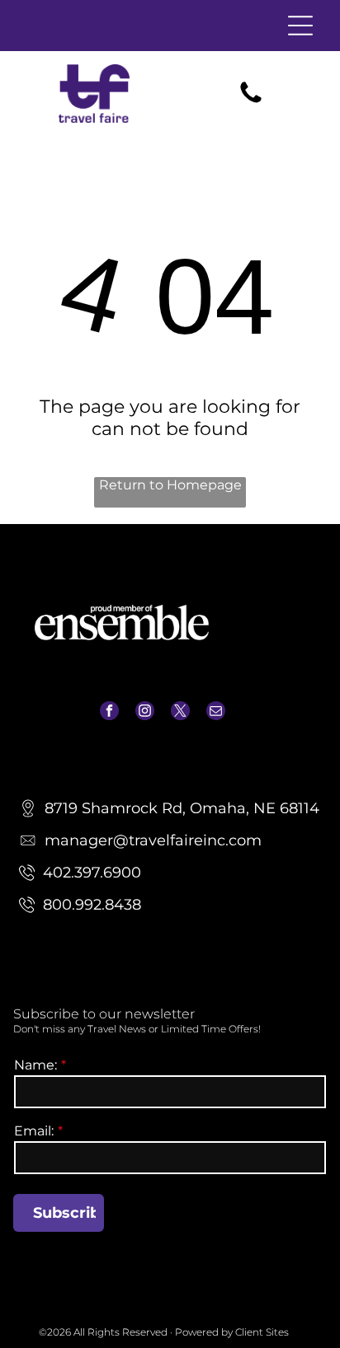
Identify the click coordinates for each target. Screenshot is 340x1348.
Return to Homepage (170, 485)
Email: (34, 1131)
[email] (215, 712)
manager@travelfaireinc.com (170, 744)
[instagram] (144, 712)
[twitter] (180, 712)
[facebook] (109, 712)
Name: (35, 1065)
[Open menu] (300, 25)
